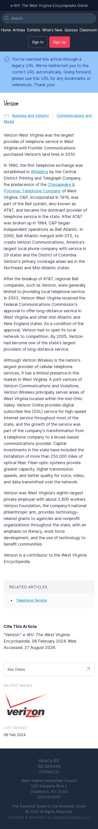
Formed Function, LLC (71, 817)
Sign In (38, 42)
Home (6, 30)
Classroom (88, 30)
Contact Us (49, 771)
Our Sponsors (49, 766)
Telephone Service (31, 600)
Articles (19, 30)
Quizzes (71, 30)
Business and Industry (30, 115)
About (49, 760)
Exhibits (33, 30)
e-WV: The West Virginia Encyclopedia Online (49, 5)
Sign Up (59, 42)
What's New (52, 30)
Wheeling (39, 171)
